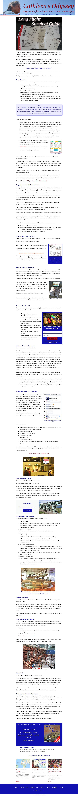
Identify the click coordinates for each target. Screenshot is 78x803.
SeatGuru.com (23, 146)
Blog (37, 14)
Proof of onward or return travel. (27, 635)
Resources (63, 14)
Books (57, 14)
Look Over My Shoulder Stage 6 (39, 769)
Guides (51, 14)
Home (27, 14)
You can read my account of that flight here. (39, 453)
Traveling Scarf (44, 14)
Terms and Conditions (36, 795)
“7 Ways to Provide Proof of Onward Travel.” (37, 181)
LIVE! (70, 14)
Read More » (18, 781)
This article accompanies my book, (29, 724)
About (31, 14)
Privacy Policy (43, 795)
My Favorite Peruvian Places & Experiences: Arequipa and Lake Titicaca (54, 771)
